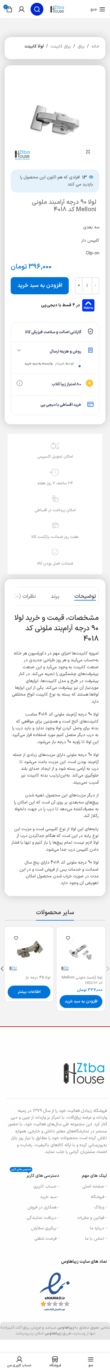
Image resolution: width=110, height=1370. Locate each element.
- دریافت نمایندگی (43, 1218)
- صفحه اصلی (94, 1186)
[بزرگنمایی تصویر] (88, 152)
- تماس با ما (96, 1238)
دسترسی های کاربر (35, 1175)
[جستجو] (37, 9)
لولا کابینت (34, 46)
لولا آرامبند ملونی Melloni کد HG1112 (82, 980)
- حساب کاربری (46, 1186)
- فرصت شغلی (46, 1238)
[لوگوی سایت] (57, 9)
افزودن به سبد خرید (39, 285)
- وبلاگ (100, 1207)
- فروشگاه (99, 1197)
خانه (95, 46)
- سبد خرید (49, 1197)
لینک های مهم (94, 1176)
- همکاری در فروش (43, 1207)
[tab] (85, 596)
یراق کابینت (60, 46)
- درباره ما (98, 1228)
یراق (81, 46)
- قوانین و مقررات (92, 1218)
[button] (81, 1001)
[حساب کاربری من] (21, 9)
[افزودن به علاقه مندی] (68, 938)
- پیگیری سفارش (45, 1228)
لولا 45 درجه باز (37, 977)
